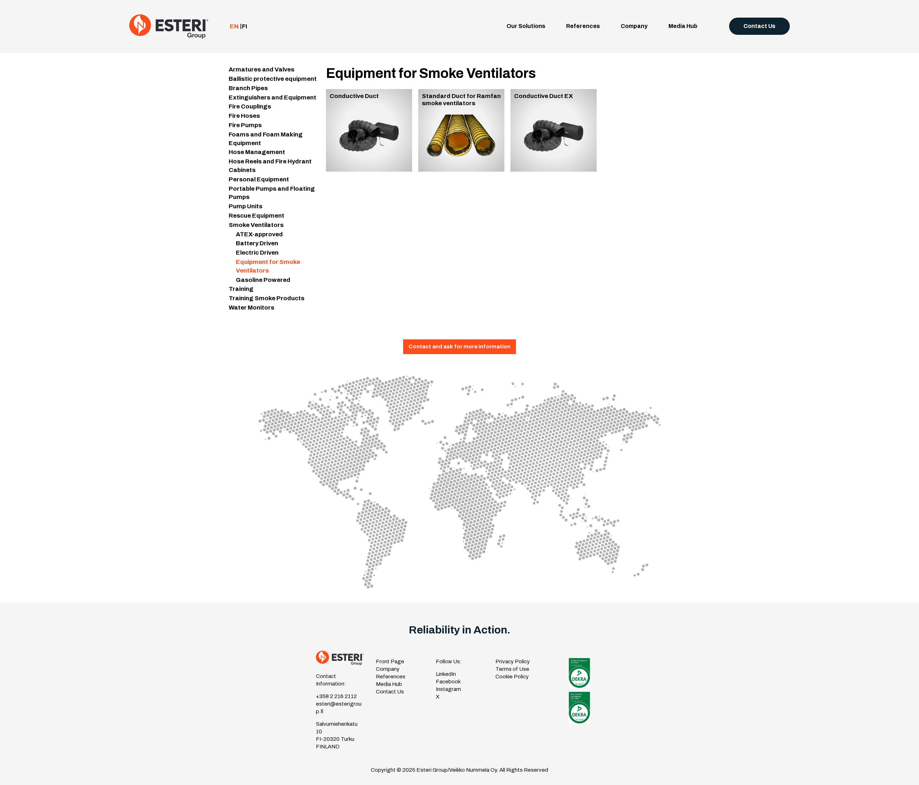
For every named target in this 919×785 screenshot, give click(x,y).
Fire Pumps (245, 125)
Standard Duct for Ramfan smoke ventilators (461, 100)
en (234, 26)
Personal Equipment (259, 179)
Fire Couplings (250, 106)
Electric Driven (257, 252)
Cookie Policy (512, 676)
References (583, 26)
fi (244, 26)
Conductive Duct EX (543, 96)
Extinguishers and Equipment (272, 97)
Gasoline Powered (263, 280)
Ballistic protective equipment (273, 78)
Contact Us (759, 26)
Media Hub (683, 26)
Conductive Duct (354, 96)
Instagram (448, 689)
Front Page (390, 661)
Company (634, 26)
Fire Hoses (244, 115)
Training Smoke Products (266, 298)
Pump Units (245, 206)
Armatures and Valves (261, 69)
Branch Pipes (248, 88)
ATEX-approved (259, 234)
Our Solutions (526, 26)
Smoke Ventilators (256, 225)
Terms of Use (512, 669)
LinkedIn (446, 674)
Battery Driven (257, 243)
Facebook (448, 681)
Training (241, 288)
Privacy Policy (512, 661)
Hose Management (257, 152)
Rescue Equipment (256, 215)
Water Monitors (251, 307)
